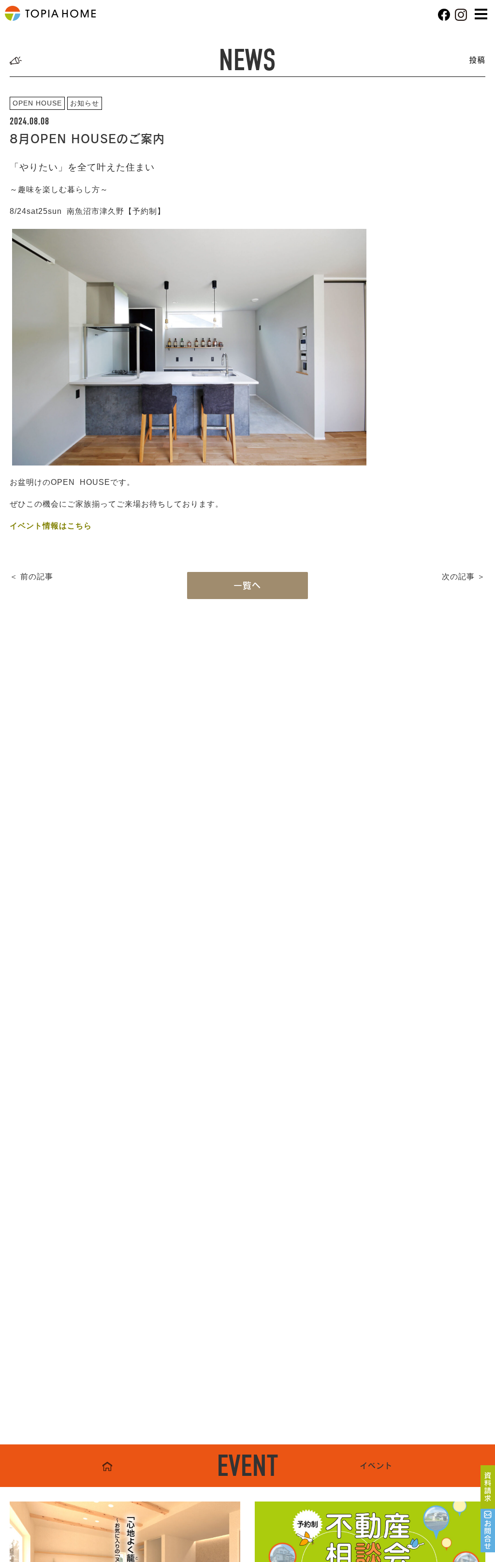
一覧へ (247, 585)
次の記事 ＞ (463, 576)
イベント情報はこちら (51, 526)
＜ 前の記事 (31, 576)
